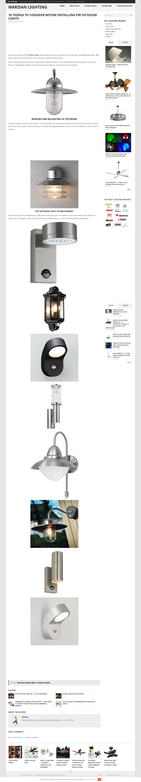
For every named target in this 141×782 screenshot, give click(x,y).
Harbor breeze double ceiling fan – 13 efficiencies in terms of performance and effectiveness (118, 95)
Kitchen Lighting (110, 31)
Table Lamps (109, 34)
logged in (21, 737)
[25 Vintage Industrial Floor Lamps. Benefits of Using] (95, 752)
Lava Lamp (109, 24)
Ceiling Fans (107, 6)
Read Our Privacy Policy (90, 779)
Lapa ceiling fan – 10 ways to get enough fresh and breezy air (121, 355)
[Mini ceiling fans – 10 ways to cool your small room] (111, 752)
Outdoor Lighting (124, 6)
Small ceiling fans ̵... (58, 1)
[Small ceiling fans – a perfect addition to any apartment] (47, 752)
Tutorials (108, 36)
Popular (111, 42)
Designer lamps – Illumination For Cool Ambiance (120, 312)
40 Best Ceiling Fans (42, 1)
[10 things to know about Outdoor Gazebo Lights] (63, 752)
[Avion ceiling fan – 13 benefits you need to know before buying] (79, 752)
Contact (101, 775)
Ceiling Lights (91, 6)
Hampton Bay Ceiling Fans (113, 29)
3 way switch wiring (26, 1)
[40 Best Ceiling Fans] (31, 752)
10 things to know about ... (76, 1)
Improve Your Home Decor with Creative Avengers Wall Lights (122, 345)
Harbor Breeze (110, 26)
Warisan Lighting (27, 7)
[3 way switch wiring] (15, 752)
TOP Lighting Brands (113, 775)
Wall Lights (75, 6)
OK (99, 779)
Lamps (62, 6)
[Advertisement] (34, 38)
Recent (125, 42)
